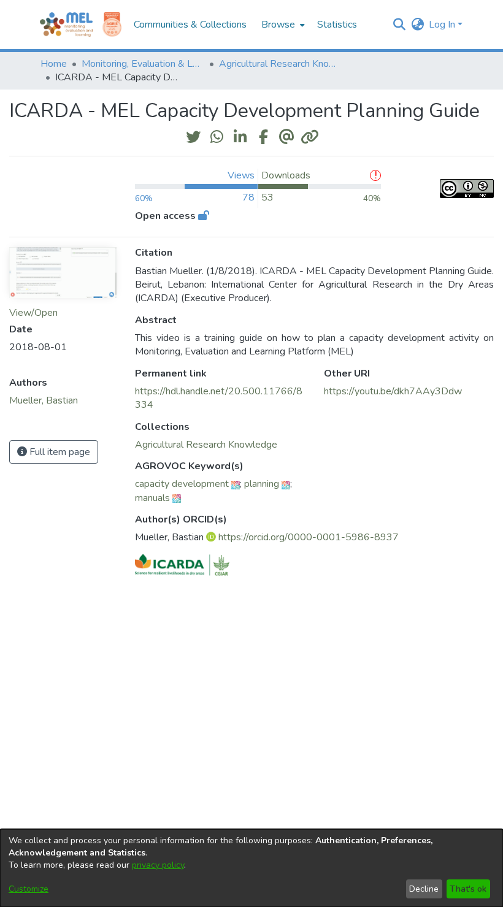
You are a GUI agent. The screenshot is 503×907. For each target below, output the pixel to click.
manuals (152, 498)
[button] (399, 24)
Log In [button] (443, 24)
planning (261, 484)
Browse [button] (278, 24)
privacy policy (158, 865)
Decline (424, 889)
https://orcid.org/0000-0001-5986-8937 (308, 537)
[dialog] (251, 868)
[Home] (66, 24)
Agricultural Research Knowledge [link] (280, 64)
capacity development (182, 484)
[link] (206, 444)
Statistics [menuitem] (337, 24)
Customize (28, 889)
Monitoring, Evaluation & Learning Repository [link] (143, 64)
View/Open (33, 313)
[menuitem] (282, 24)
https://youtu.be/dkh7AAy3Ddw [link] (393, 391)
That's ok (468, 889)
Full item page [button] (58, 452)
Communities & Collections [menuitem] (190, 24)
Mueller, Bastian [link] (43, 400)
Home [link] (53, 64)
